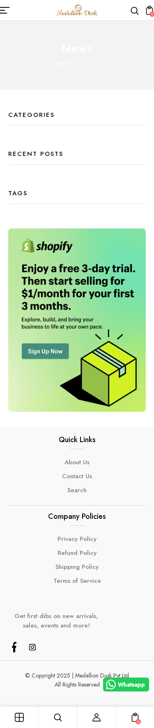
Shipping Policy (77, 566)
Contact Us (77, 476)
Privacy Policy (77, 538)
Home (63, 63)
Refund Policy (77, 552)
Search (77, 490)
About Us (77, 462)
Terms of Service (77, 580)
